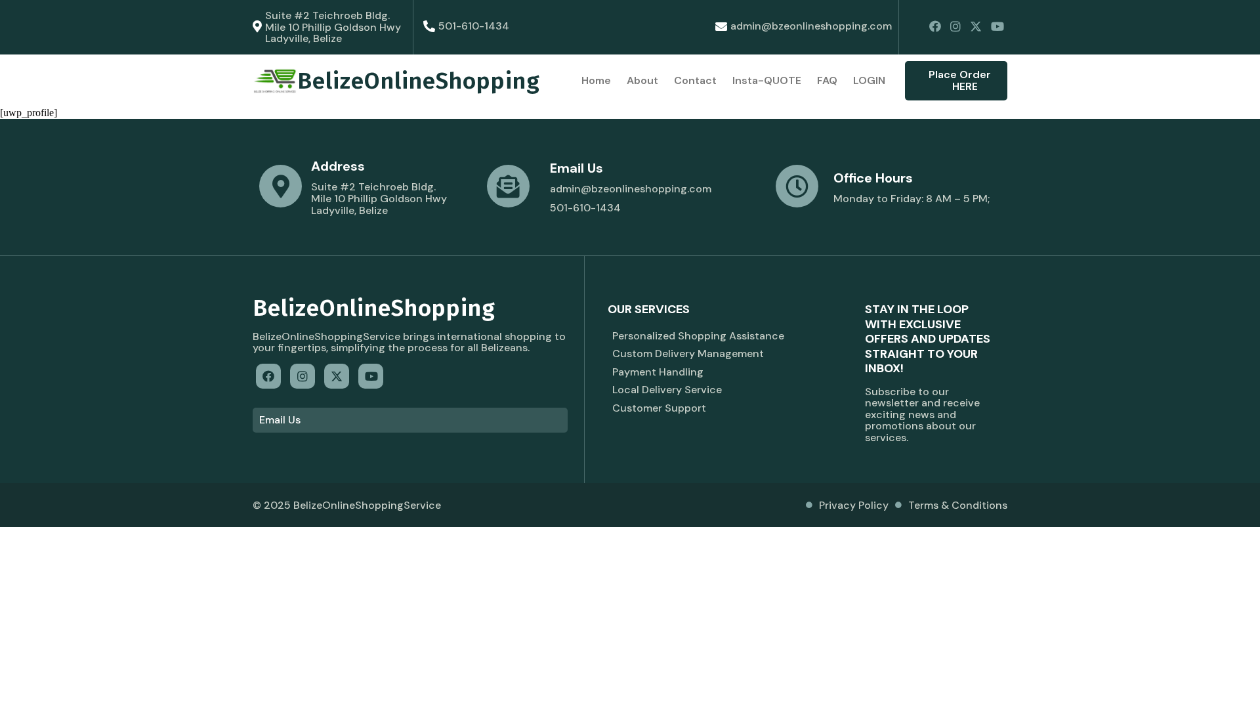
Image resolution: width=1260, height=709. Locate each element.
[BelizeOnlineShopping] (275, 81)
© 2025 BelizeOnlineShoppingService (347, 505)
